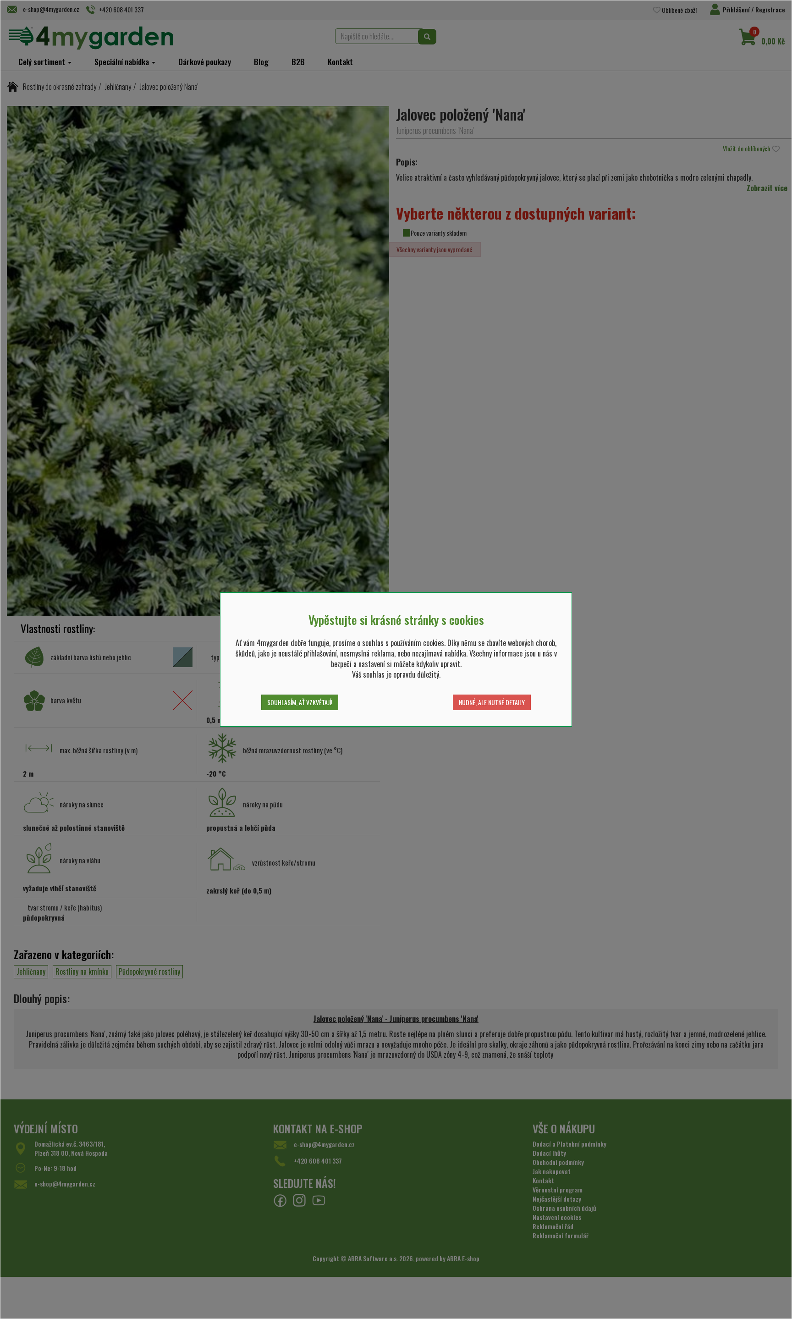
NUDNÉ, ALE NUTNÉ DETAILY (492, 702)
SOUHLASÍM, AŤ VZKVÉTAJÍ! (299, 702)
